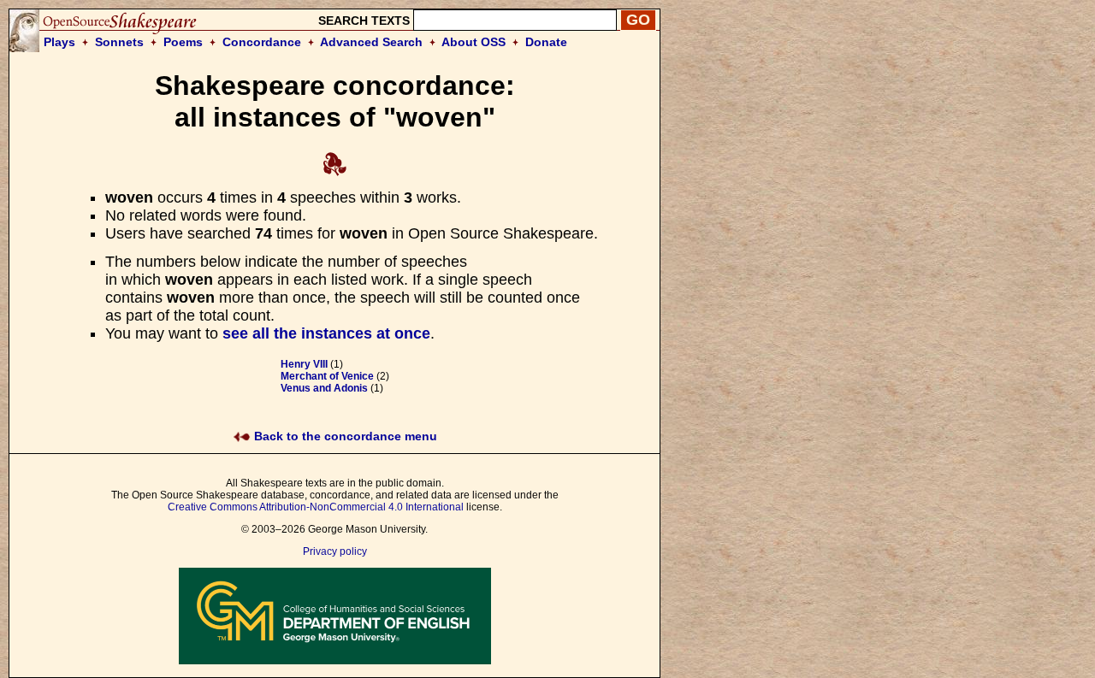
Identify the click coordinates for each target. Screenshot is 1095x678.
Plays (59, 42)
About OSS (473, 42)
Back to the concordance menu (344, 436)
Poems (183, 42)
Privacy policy (335, 551)
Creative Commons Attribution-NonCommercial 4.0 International (316, 507)
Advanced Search (371, 42)
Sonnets (119, 42)
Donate (546, 42)
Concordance (261, 42)
